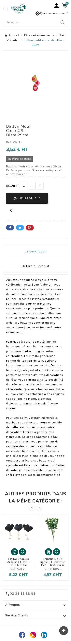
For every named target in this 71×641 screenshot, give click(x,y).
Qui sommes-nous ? (51, 13)
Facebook (10, 227)
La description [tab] (36, 251)
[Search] (62, 22)
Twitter (20, 227)
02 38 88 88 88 (23, 593)
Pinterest (30, 227)
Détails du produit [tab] (35, 266)
